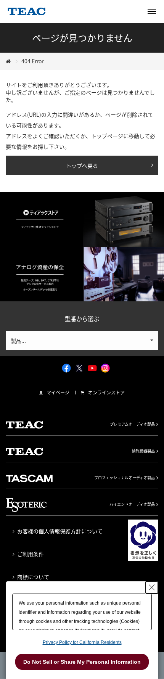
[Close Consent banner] (152, 587)
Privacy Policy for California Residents (82, 642)
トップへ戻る (82, 165)
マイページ (58, 392)
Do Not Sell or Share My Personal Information (82, 662)
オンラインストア (106, 392)
